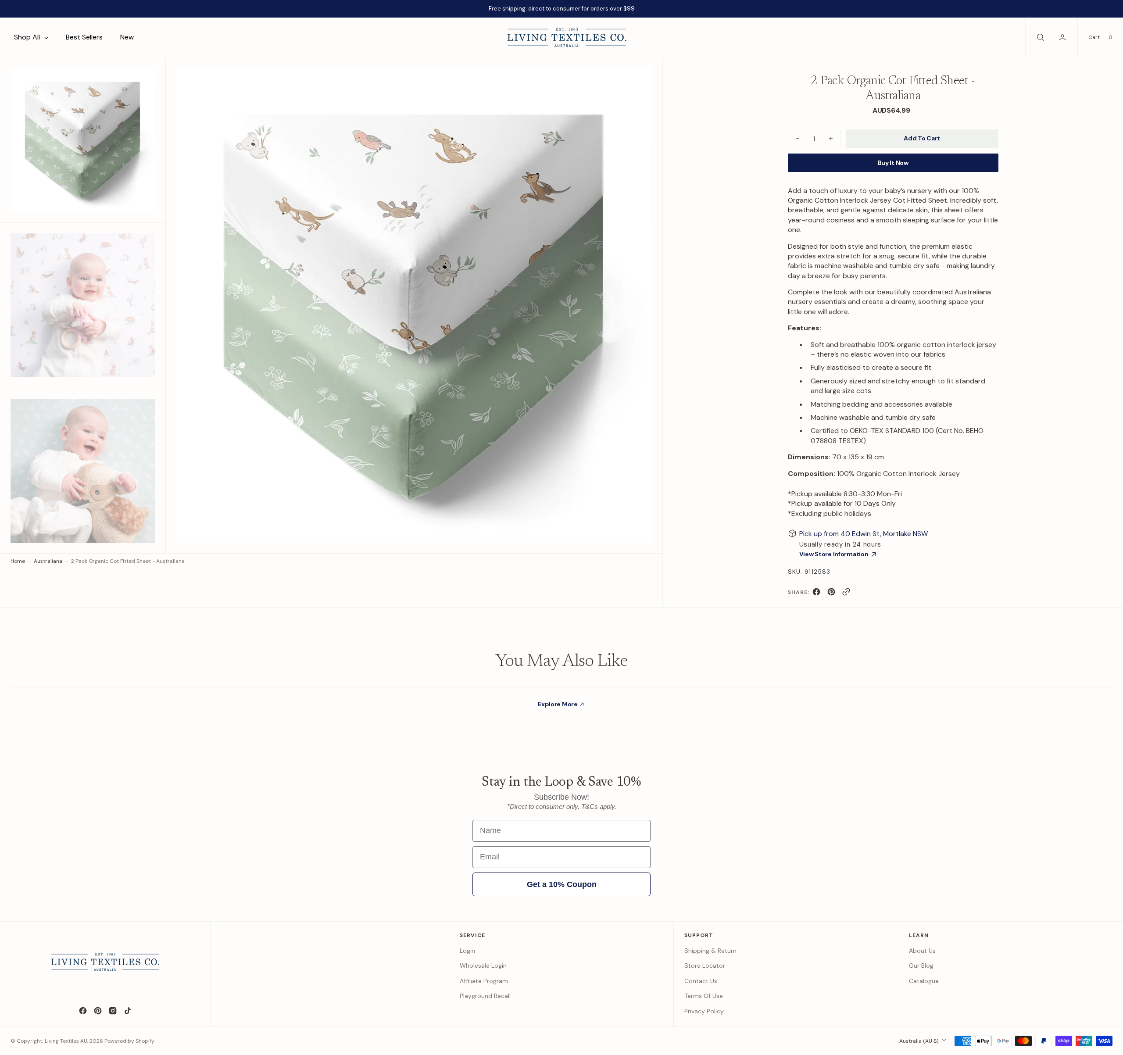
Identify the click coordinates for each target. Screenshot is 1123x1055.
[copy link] (846, 593)
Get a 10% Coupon (562, 884)
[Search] (1040, 37)
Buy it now (893, 163)
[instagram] (112, 1010)
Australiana (48, 561)
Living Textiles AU (66, 1040)
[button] (1063, 37)
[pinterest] (831, 593)
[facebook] (816, 593)
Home (18, 561)
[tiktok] (127, 1010)
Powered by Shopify (129, 1040)
